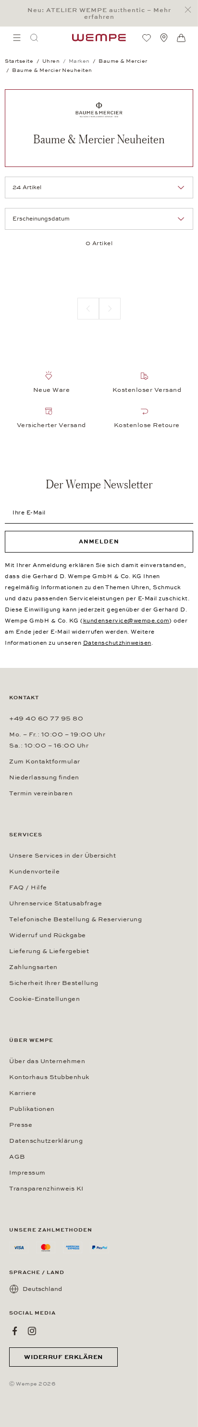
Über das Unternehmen (47, 1061)
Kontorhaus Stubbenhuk (49, 1077)
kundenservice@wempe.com (126, 620)
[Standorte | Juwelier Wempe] (164, 37)
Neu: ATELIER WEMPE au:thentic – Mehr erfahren (99, 13)
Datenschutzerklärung (46, 1141)
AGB (17, 1157)
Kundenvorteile (34, 871)
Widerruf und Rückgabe (47, 935)
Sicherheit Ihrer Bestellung (54, 983)
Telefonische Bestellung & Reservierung (75, 919)
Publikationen (32, 1109)
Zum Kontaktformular (44, 761)
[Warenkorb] (181, 38)
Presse (20, 1125)
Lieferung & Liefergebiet (49, 951)
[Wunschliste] (146, 37)
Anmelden (99, 541)
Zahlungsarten (33, 967)
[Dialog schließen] (190, 10)
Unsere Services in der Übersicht (62, 855)
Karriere (22, 1093)
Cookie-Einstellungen (44, 999)
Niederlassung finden (44, 777)
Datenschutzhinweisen (117, 642)
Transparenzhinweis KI (46, 1188)
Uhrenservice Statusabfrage (55, 903)
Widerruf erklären (63, 1357)
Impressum (27, 1173)
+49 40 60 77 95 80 (46, 718)
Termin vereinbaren (41, 793)
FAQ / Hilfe (28, 887)
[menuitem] (16, 37)
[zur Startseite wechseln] (99, 37)
